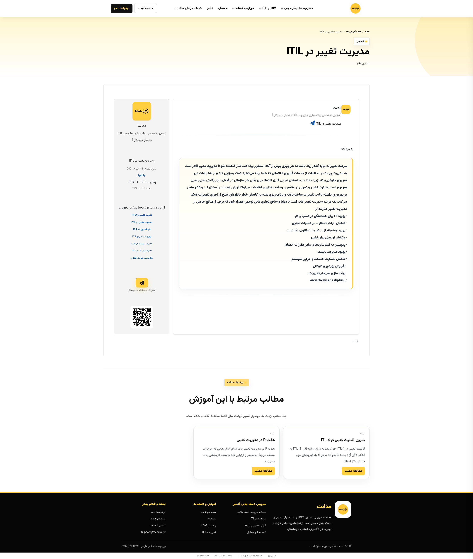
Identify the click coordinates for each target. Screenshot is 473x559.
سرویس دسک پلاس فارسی (298, 8)
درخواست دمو (121, 8)
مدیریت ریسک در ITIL (142, 251)
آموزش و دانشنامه (244, 8)
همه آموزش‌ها (353, 32)
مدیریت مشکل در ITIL (141, 222)
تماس (210, 8)
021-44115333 (223, 556)
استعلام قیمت (146, 8)
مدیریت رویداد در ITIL (141, 243)
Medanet (203, 556)
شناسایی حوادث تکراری (142, 258)
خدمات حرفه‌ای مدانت (190, 8)
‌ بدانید (141, 175)
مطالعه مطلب (353, 471)
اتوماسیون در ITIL (141, 229)
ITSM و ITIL (269, 8)
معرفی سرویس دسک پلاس (251, 512)
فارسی (272, 556)
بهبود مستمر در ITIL (141, 236)
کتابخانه (211, 519)
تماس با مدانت (157, 526)
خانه (367, 32)
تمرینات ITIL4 (208, 532)
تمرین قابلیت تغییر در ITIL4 (343, 440)
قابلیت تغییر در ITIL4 (142, 215)
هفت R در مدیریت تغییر (256, 440)
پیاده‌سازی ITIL (258, 519)
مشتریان (222, 8)
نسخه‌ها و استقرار (256, 532)
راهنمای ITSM (208, 526)
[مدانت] (346, 8)
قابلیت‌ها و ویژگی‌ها (255, 526)
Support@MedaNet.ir (153, 532)
